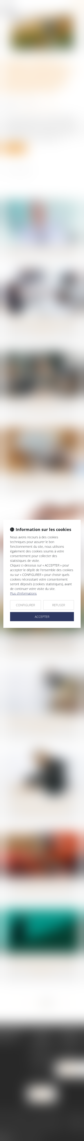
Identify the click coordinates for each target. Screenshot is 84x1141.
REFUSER (58, 605)
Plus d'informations (23, 593)
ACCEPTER (42, 616)
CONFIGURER (25, 605)
